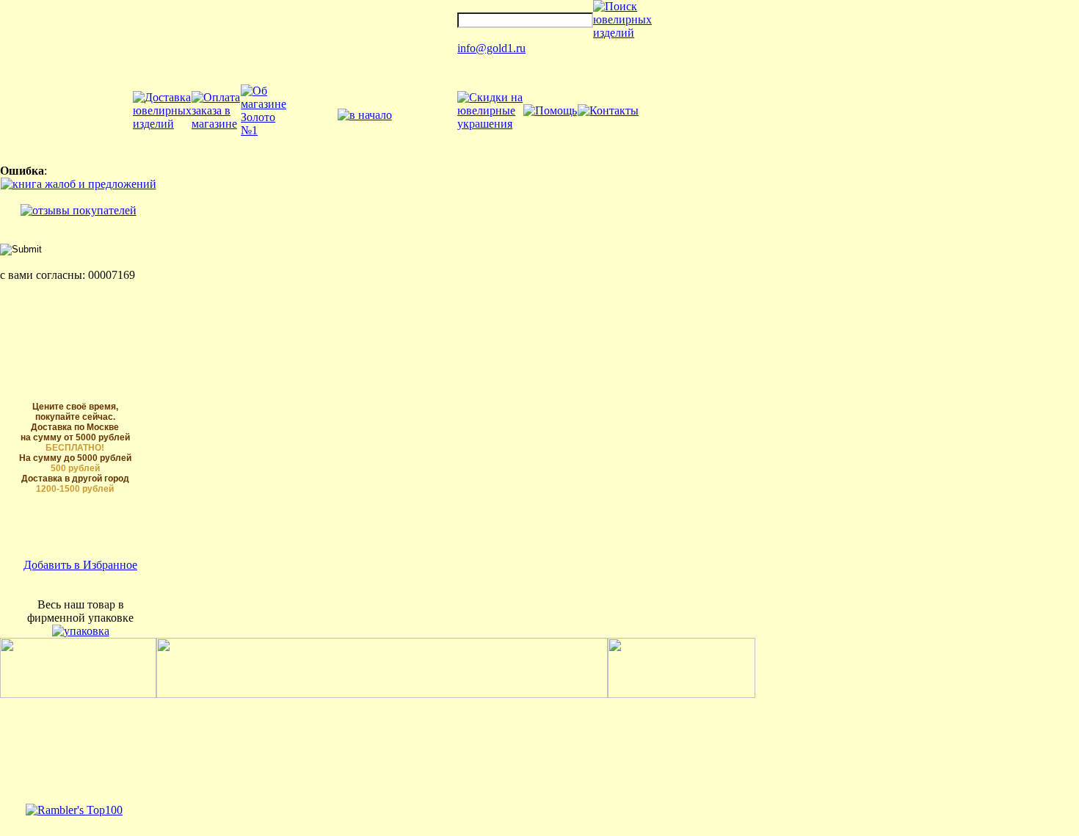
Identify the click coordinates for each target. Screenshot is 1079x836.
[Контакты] (608, 110)
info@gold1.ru (491, 48)
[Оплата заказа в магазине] (216, 123)
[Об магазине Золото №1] (263, 130)
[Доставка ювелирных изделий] (162, 123)
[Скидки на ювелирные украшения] (490, 123)
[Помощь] (550, 110)
